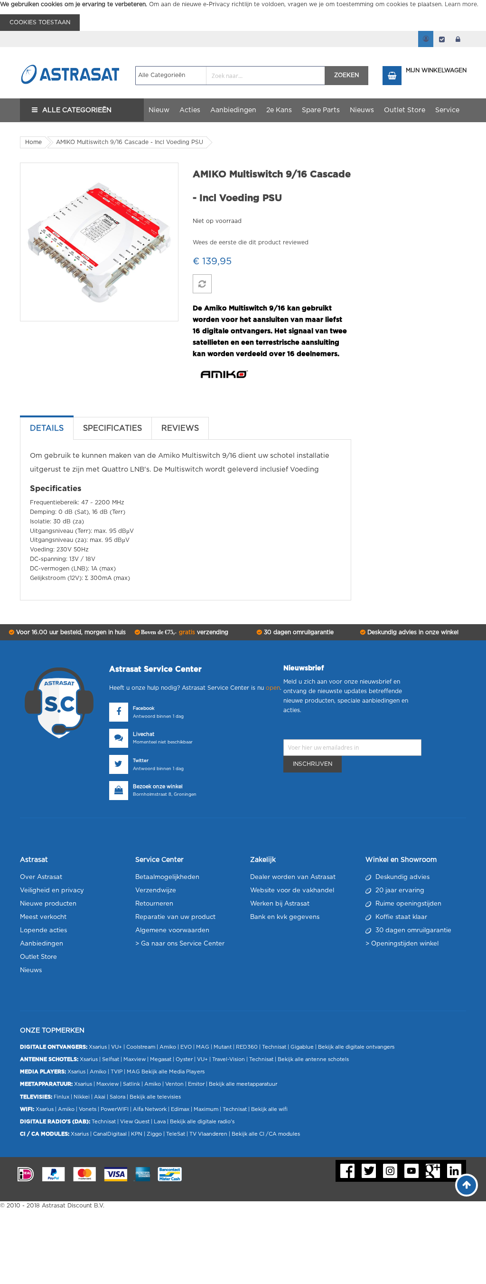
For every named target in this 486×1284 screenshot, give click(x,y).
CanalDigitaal (110, 1134)
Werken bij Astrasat (279, 904)
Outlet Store (38, 957)
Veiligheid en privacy (52, 891)
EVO (186, 1047)
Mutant (223, 1047)
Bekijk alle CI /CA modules (266, 1134)
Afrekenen (442, 39)
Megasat (160, 1059)
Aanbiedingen (41, 944)
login (458, 39)
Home (33, 142)
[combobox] (230, 75)
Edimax (180, 1109)
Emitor (196, 1084)
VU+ (116, 1047)
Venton (174, 1084)
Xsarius (98, 1047)
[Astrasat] (70, 55)
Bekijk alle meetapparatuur (243, 1084)
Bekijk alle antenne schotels (313, 1059)
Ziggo (154, 1134)
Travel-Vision (228, 1059)
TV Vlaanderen (208, 1134)
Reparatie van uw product (175, 917)
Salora (117, 1097)
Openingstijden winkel (405, 944)
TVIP (116, 1071)
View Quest (135, 1121)
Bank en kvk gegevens (284, 917)
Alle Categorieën (77, 110)
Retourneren (154, 904)
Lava (160, 1121)
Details (47, 428)
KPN (136, 1134)
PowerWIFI (115, 1109)
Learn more (461, 4)
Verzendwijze (155, 891)
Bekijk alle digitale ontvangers (356, 1047)
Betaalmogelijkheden (167, 877)
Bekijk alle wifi (269, 1109)
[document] (243, 15)
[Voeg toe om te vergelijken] (202, 283)
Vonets (87, 1109)
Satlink (131, 1084)
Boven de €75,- (184, 632)
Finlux (61, 1097)
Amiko (167, 1047)
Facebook (143, 708)
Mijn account (426, 39)
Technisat (274, 1047)
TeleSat (175, 1134)
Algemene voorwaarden (172, 930)
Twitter (141, 761)
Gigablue (302, 1047)
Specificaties (112, 428)
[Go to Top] (466, 1185)
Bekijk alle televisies (155, 1097)
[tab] (47, 428)
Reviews (180, 428)
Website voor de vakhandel (292, 891)
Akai (99, 1097)
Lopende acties (43, 930)
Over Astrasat (41, 877)
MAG (202, 1047)
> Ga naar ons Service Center (179, 944)
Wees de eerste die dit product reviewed (250, 242)
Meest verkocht (43, 917)
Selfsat (110, 1059)
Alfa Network (150, 1109)
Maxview (134, 1059)
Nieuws (31, 970)
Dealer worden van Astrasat (293, 877)
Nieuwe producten (48, 904)
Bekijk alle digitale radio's (202, 1121)
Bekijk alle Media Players (173, 1071)
